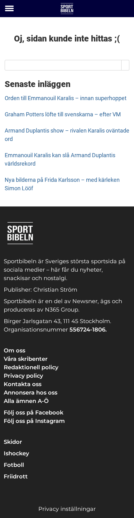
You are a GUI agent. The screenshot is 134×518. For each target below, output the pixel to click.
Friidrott (16, 476)
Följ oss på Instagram (34, 421)
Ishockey (16, 453)
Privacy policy (23, 375)
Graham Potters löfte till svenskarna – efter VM (63, 114)
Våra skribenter (26, 359)
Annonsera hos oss (30, 392)
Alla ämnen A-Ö (26, 401)
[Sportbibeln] (67, 8)
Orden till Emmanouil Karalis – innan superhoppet (66, 98)
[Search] (125, 65)
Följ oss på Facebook (33, 412)
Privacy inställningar (67, 509)
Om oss (14, 350)
